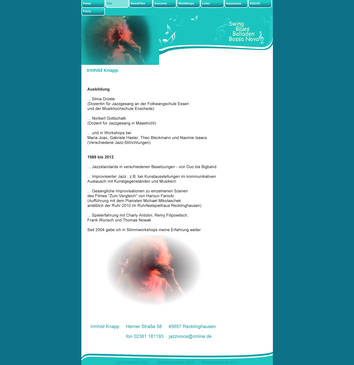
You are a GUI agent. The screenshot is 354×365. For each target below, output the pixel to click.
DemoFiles (138, 3)
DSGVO (255, 3)
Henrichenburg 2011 (132, 362)
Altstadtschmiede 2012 (219, 362)
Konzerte (160, 3)
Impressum (233, 3)
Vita (109, 3)
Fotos (87, 11)
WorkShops (186, 3)
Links (206, 3)
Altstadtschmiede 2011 (175, 362)
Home (87, 3)
